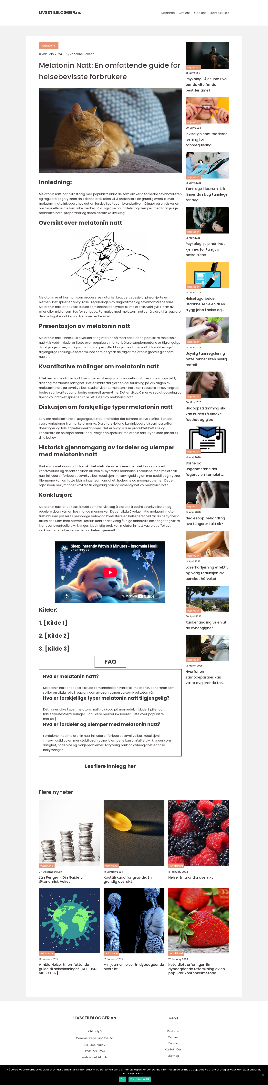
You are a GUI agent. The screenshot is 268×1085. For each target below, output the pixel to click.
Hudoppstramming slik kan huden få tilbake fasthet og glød (206, 414)
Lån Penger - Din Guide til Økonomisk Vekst (61, 879)
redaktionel (48, 45)
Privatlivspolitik (139, 1079)
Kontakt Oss (219, 13)
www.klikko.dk (98, 1057)
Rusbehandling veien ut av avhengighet (206, 625)
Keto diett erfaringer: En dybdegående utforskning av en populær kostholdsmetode (196, 968)
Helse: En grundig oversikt (190, 877)
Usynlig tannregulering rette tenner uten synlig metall (206, 359)
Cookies (200, 13)
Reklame (168, 13)
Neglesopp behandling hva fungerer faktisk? (205, 521)
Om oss (184, 13)
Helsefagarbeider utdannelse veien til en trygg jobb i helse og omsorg (205, 304)
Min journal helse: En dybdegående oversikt (134, 966)
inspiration (193, 67)
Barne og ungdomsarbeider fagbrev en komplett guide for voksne (204, 469)
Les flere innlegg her (110, 766)
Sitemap (173, 1056)
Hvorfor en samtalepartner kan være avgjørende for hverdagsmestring (204, 677)
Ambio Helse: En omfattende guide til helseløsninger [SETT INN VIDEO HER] (68, 968)
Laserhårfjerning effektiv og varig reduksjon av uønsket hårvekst (207, 573)
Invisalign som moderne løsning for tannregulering (207, 139)
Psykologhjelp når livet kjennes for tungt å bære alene (205, 249)
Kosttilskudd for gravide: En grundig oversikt (128, 879)
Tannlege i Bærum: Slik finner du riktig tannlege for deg (207, 194)
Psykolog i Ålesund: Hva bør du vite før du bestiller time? (206, 84)
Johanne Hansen (82, 54)
